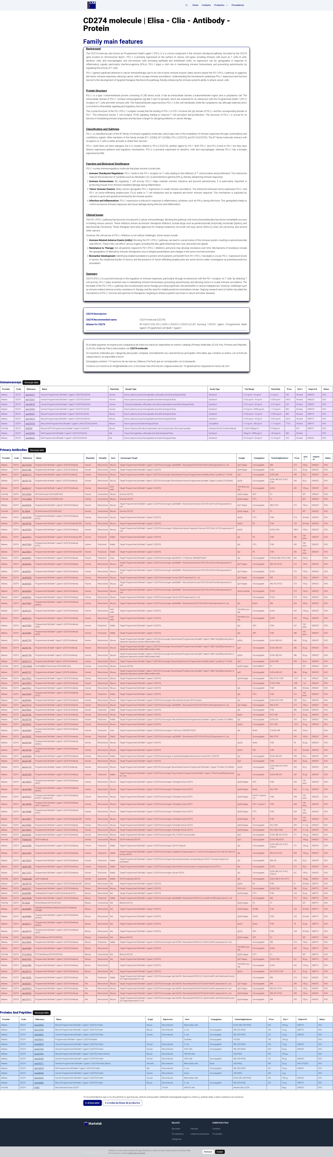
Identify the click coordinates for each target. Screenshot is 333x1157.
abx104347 (26, 736)
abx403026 (26, 564)
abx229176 (26, 971)
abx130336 (26, 977)
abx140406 (26, 825)
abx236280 (26, 846)
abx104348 (26, 898)
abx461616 (26, 618)
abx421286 (26, 470)
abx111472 (26, 873)
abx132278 (26, 465)
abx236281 (26, 835)
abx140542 (26, 830)
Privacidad (217, 1134)
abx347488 (26, 789)
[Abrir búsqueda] (186, 5)
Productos (219, 5)
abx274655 (26, 603)
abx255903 (30, 433)
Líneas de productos (199, 1134)
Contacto (206, 5)
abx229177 (26, 924)
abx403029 (26, 584)
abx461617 (26, 488)
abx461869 (26, 948)
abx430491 (26, 558)
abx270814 (26, 552)
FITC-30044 (27, 499)
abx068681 (39, 1035)
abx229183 (26, 743)
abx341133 (26, 767)
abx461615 (26, 611)
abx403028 (26, 578)
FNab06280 (27, 879)
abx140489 (26, 812)
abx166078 (39, 1068)
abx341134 (26, 481)
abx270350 (26, 544)
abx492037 (30, 414)
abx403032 (26, 993)
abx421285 (26, 761)
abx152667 (30, 399)
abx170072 (26, 678)
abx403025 (26, 505)
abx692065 (39, 1054)
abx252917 (30, 395)
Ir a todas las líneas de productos (122, 1102)
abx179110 (26, 705)
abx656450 (39, 1059)
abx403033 (26, 988)
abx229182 (26, 715)
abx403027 (26, 571)
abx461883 (26, 965)
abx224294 (26, 530)
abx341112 (26, 475)
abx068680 (39, 1083)
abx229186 (26, 750)
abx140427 (26, 819)
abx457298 (26, 774)
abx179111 (26, 999)
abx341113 (26, 661)
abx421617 (26, 888)
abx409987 (26, 893)
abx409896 (26, 916)
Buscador (176, 1128)
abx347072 (26, 797)
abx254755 (30, 424)
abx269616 (39, 1039)
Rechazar (208, 1152)
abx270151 (26, 688)
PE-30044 (26, 511)
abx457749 (26, 640)
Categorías (177, 1139)
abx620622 (39, 1078)
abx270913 (26, 537)
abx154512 (30, 419)
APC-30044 (26, 494)
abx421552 (26, 959)
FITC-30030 (27, 954)
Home (195, 5)
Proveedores (238, 5)
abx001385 (26, 867)
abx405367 (26, 597)
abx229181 (26, 724)
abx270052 (26, 710)
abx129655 (26, 942)
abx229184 (26, 517)
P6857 (37, 1088)
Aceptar (220, 1152)
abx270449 (26, 694)
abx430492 (26, 730)
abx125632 (26, 860)
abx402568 (26, 756)
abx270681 (26, 633)
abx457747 (26, 672)
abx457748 (26, 655)
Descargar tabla (31, 382)
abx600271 (39, 1063)
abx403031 (26, 984)
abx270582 (26, 626)
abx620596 (39, 1025)
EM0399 (29, 428)
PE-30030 (26, 903)
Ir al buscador (92, 1102)
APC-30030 (26, 937)
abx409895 (26, 909)
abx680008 (39, 1073)
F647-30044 (27, 666)
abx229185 (26, 523)
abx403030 (26, 591)
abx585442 (30, 438)
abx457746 (26, 648)
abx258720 (30, 404)
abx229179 (26, 931)
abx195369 (30, 409)
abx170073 (26, 683)
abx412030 (26, 853)
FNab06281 (27, 839)
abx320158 (26, 719)
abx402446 (26, 700)
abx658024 (39, 1044)
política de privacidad (136, 1153)
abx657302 (39, 1049)
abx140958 (26, 804)
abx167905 (39, 1030)
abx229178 (26, 884)
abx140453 (26, 782)
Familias (194, 1128)
